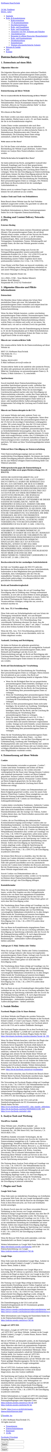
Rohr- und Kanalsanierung (21, 38)
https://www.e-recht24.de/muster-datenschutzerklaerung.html (17, 1410)
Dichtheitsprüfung (18, 40)
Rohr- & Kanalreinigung (15, 18)
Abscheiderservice (18, 34)
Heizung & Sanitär (13, 47)
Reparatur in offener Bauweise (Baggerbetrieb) (29, 36)
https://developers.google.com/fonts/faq (16, 1247)
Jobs (7, 49)
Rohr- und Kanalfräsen (20, 27)
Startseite (9, 16)
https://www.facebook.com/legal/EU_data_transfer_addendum (25, 1107)
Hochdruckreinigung (19, 25)
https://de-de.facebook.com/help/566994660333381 (21, 1109)
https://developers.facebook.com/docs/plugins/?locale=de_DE (25, 1036)
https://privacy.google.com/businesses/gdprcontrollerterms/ (23, 1309)
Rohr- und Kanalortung (20, 29)
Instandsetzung (17, 43)
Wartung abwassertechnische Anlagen (25, 45)
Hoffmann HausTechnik (10, 3)
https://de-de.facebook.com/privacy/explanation (24, 1069)
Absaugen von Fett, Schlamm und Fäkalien (28, 32)
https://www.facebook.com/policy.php (16, 1111)
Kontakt (9, 52)
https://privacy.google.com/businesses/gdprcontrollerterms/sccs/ (25, 1312)
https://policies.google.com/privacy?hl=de (17, 1251)
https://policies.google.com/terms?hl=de (16, 1405)
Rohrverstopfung (17, 20)
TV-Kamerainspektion (19, 23)
